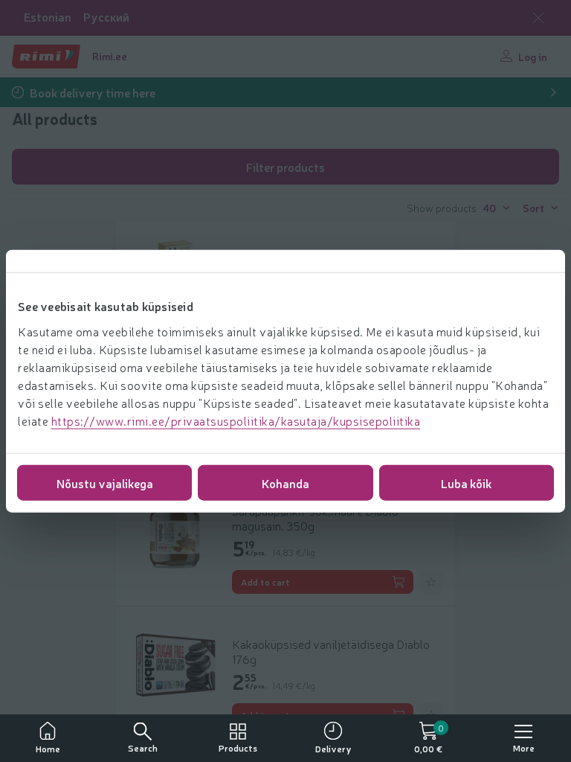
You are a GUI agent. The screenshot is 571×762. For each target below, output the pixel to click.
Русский (106, 17)
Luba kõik (466, 482)
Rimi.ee (109, 56)
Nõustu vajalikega (105, 482)
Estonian (47, 17)
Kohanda (285, 482)
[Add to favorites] (431, 582)
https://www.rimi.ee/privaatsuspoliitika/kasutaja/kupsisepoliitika (236, 420)
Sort (533, 207)
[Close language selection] (538, 18)
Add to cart (265, 582)
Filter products (285, 167)
